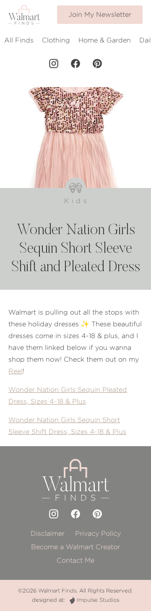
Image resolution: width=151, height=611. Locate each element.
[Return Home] (24, 14)
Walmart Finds (57, 590)
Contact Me (75, 560)
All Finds (19, 40)
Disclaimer (48, 533)
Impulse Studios (98, 600)
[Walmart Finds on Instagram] (53, 63)
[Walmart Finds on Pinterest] (97, 63)
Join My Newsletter (99, 15)
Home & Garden (104, 40)
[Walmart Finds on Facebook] (75, 63)
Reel (15, 371)
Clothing (56, 40)
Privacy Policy (98, 533)
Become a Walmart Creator (75, 547)
